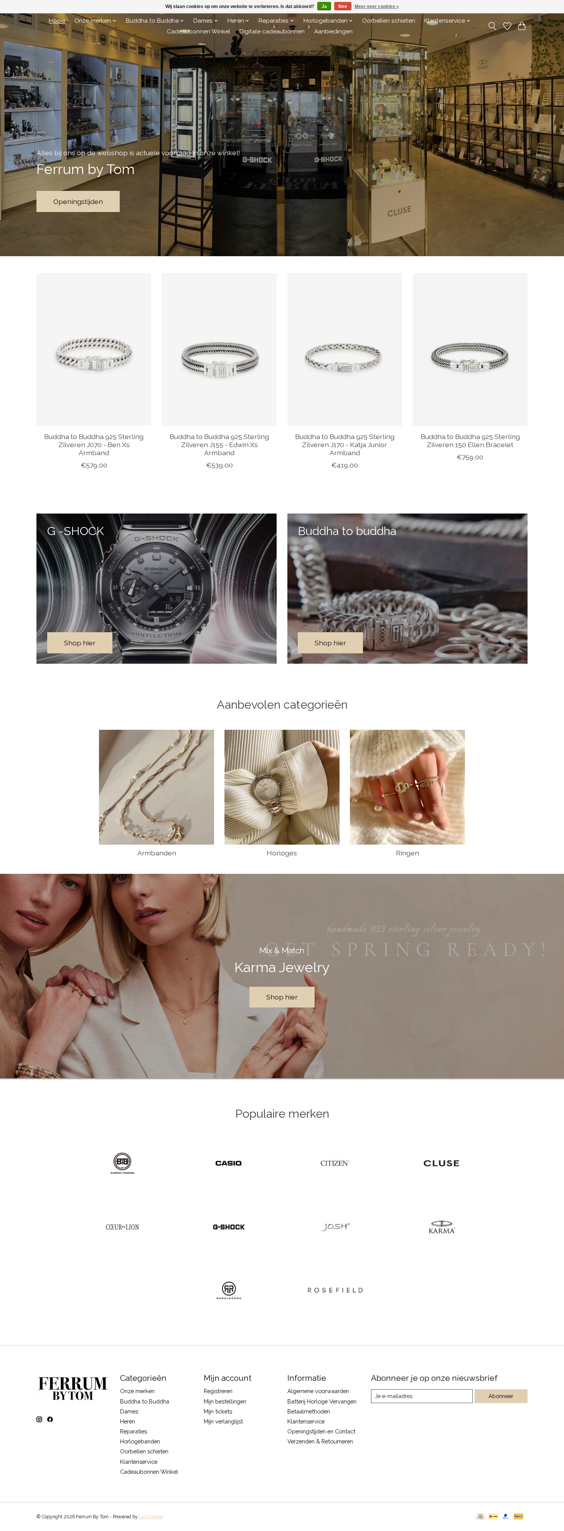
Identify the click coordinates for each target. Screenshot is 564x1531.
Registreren (218, 1391)
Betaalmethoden (308, 1411)
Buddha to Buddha (144, 1401)
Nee (342, 6)
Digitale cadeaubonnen (272, 31)
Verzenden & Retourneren (320, 1441)
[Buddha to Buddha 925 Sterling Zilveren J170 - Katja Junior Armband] (344, 349)
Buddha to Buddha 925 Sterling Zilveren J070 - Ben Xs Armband (93, 444)
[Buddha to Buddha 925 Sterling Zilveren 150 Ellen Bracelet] (470, 349)
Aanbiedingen (333, 31)
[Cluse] (442, 1164)
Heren (127, 1421)
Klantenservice (138, 1461)
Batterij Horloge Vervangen (321, 1401)
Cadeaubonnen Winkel (198, 31)
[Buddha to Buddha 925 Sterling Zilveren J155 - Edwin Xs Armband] (219, 349)
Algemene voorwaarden (318, 1391)
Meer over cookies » (377, 6)
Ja (324, 6)
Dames (129, 1411)
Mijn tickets (218, 1411)
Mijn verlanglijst (223, 1421)
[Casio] (229, 1164)
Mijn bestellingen (225, 1401)
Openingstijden (78, 201)
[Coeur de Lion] (122, 1227)
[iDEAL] (493, 1517)
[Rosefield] (335, 1291)
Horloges (282, 853)
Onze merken (137, 1391)
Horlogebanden (140, 1441)
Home (57, 20)
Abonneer (500, 1396)
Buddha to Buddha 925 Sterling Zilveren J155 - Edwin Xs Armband (219, 444)
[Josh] (335, 1227)
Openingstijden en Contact (321, 1431)
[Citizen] (335, 1164)
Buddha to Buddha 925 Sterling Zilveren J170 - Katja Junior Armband (344, 444)
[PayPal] (506, 1517)
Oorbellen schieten (388, 20)
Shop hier (282, 997)
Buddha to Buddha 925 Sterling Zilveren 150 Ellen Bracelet (470, 440)
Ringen (407, 853)
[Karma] (442, 1227)
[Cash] (480, 1517)
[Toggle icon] (492, 26)
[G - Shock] (229, 1227)
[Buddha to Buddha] (122, 1164)
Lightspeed (151, 1516)
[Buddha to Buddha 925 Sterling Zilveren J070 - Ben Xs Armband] (93, 349)
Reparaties (133, 1431)
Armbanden (156, 853)
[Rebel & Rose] (229, 1291)
